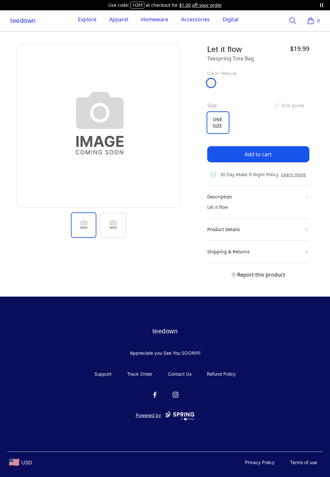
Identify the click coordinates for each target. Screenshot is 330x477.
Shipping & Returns (228, 252)
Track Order (139, 374)
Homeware (154, 19)
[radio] (218, 122)
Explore (87, 19)
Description (219, 197)
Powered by (148, 415)
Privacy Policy (260, 462)
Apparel (118, 19)
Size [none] (212, 105)
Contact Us (179, 374)
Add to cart (258, 154)
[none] (289, 105)
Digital (230, 19)
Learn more (293, 174)
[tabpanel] (98, 126)
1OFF (137, 5)
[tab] (84, 225)
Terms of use (303, 462)
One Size (217, 122)
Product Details (223, 229)
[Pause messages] (321, 5)
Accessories (195, 19)
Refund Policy (221, 374)
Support (103, 374)
